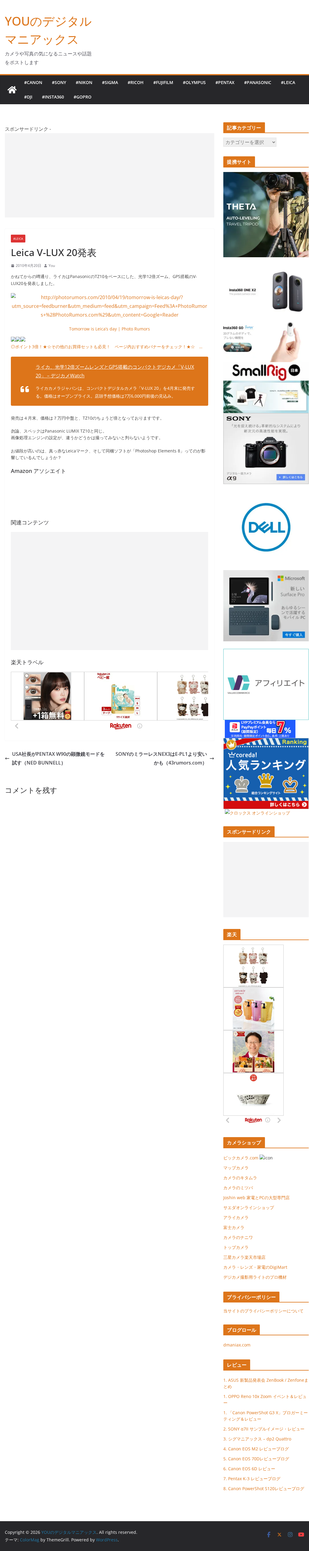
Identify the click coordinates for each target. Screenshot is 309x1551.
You (52, 265)
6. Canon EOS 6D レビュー (249, 1468)
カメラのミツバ (238, 1187)
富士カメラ (233, 1227)
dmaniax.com (236, 1345)
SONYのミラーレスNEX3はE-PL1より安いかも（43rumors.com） (161, 758)
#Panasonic (257, 82)
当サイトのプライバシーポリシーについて (263, 1311)
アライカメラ (236, 1217)
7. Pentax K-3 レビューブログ (251, 1478)
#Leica (288, 82)
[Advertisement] (109, 175)
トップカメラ (238, 1247)
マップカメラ (236, 1168)
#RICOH (136, 82)
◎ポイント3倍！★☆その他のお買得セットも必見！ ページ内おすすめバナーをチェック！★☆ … (106, 346)
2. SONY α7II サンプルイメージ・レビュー (263, 1429)
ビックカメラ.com (240, 1158)
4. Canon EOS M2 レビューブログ (256, 1449)
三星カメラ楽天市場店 (244, 1257)
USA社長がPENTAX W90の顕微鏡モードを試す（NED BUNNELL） (58, 758)
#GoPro (82, 97)
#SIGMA (110, 82)
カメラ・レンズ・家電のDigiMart (255, 1267)
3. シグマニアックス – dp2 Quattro (257, 1439)
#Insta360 (53, 97)
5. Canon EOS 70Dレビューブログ (256, 1459)
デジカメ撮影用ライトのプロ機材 (255, 1277)
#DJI (28, 97)
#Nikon (84, 82)
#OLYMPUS (194, 82)
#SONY (59, 82)
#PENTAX (224, 82)
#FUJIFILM (163, 82)
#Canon (33, 82)
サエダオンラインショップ (248, 1207)
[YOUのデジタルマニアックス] (12, 90)
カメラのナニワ (238, 1237)
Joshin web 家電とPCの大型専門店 (256, 1197)
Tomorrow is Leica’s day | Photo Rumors (109, 329)
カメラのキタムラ (240, 1177)
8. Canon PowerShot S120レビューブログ (263, 1488)
